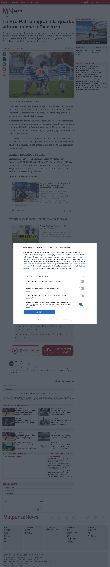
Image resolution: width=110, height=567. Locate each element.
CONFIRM (40, 312)
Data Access (55, 320)
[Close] (92, 247)
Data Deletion (42, 320)
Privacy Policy (67, 320)
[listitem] (55, 276)
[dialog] (55, 283)
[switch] (81, 281)
